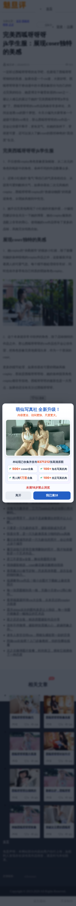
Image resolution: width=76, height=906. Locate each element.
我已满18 (52, 495)
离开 (18, 495)
